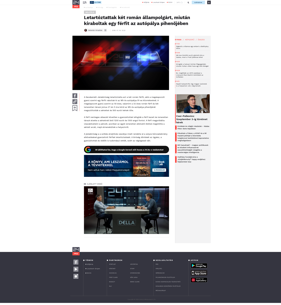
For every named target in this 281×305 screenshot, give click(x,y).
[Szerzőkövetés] (105, 30)
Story (132, 268)
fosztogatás (112, 7)
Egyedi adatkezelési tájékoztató (168, 282)
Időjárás (146, 2)
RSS (157, 264)
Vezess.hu (113, 273)
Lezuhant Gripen (159, 2)
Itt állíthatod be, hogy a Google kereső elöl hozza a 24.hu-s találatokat (129, 150)
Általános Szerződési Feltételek (168, 286)
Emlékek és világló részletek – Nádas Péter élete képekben (193, 127)
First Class (113, 277)
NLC (110, 286)
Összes (201, 40)
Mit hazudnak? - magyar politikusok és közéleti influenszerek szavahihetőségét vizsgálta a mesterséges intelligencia (192, 148)
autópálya (89, 7)
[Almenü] (85, 2)
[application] (126, 210)
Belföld (90, 12)
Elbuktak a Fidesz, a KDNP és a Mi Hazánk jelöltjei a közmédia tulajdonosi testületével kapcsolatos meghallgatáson (193, 137)
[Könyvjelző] (74, 108)
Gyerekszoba (135, 273)
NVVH (170, 2)
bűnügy (100, 7)
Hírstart (112, 268)
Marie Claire (135, 282)
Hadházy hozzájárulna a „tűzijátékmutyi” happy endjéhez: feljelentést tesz (191, 159)
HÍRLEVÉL (159, 268)
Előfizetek (198, 2)
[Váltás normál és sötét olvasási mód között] (188, 2)
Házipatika (134, 264)
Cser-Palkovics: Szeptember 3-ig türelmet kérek (191, 119)
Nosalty (112, 282)
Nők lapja (133, 277)
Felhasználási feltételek (165, 277)
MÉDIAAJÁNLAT (161, 290)
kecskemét (125, 7)
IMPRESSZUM (160, 273)
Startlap (112, 264)
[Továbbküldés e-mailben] (74, 101)
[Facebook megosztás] (74, 95)
